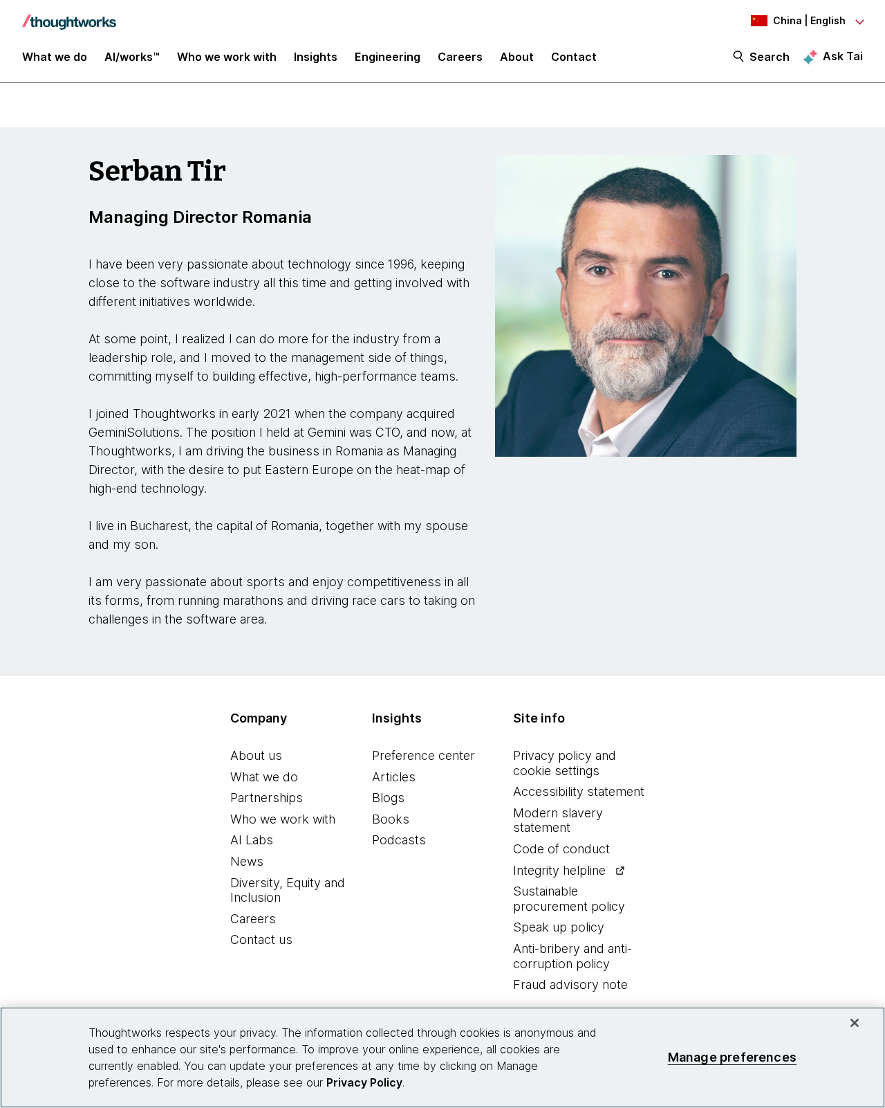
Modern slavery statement (558, 820)
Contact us (261, 939)
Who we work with (282, 819)
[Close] (854, 1023)
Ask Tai (843, 56)
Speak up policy (558, 927)
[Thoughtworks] (69, 15)
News (246, 861)
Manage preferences (732, 1057)
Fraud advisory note (570, 984)
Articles (394, 777)
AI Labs (251, 840)
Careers (253, 918)
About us (256, 755)
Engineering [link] (387, 57)
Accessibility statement (578, 791)
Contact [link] (574, 57)
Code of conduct (561, 849)
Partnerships (266, 797)
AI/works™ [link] (132, 57)
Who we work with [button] (227, 57)
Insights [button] (315, 57)
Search (769, 57)
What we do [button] (54, 57)
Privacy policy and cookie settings (564, 763)
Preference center (423, 755)
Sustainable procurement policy (569, 899)
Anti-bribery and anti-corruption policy (572, 956)
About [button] (517, 57)
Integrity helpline (559, 870)
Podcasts (399, 840)
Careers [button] (460, 57)
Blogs (388, 797)
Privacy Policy (364, 1082)
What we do (264, 777)
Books (390, 819)
